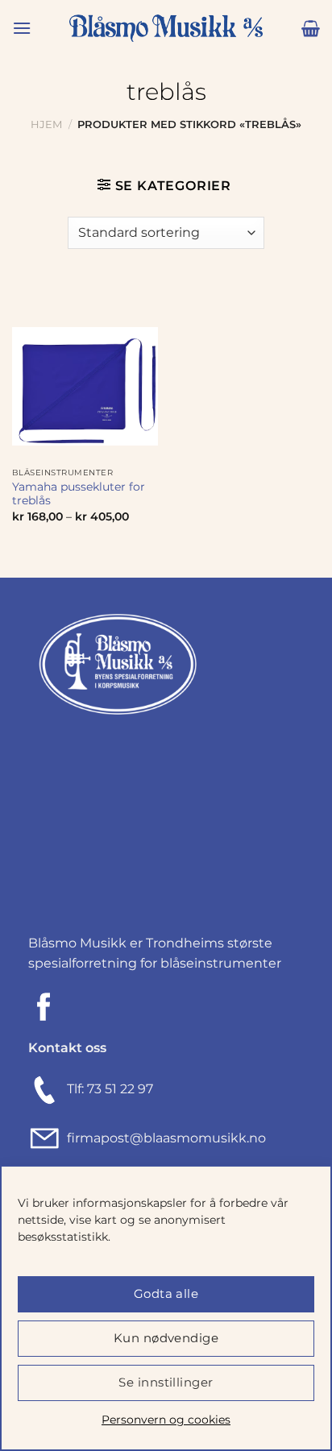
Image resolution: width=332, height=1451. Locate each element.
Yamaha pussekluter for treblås (78, 494)
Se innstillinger (165, 1382)
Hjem (46, 124)
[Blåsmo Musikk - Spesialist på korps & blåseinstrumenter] (166, 29)
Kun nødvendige (166, 1337)
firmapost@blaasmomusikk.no (163, 1138)
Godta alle (166, 1293)
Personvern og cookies (166, 1419)
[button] (21, 28)
